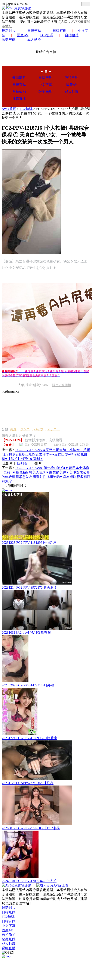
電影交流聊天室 (35, 444)
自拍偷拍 (72, 35)
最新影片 (8, 30)
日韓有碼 (59, 30)
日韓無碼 (34, 30)
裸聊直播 (19, 99)
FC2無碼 (46, 35)
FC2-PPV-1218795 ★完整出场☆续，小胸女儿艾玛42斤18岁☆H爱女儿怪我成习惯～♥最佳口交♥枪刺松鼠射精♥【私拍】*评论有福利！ (46, 454)
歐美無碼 (45, 92)
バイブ (38, 429)
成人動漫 (34, 39)
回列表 (22, 463)
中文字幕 (45, 84)
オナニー (53, 429)
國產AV (22, 35)
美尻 (13, 429)
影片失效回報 (61, 385)
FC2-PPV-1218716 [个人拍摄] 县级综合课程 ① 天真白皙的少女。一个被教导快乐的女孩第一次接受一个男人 (46, 113)
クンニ (25, 429)
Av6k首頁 (9, 109)
